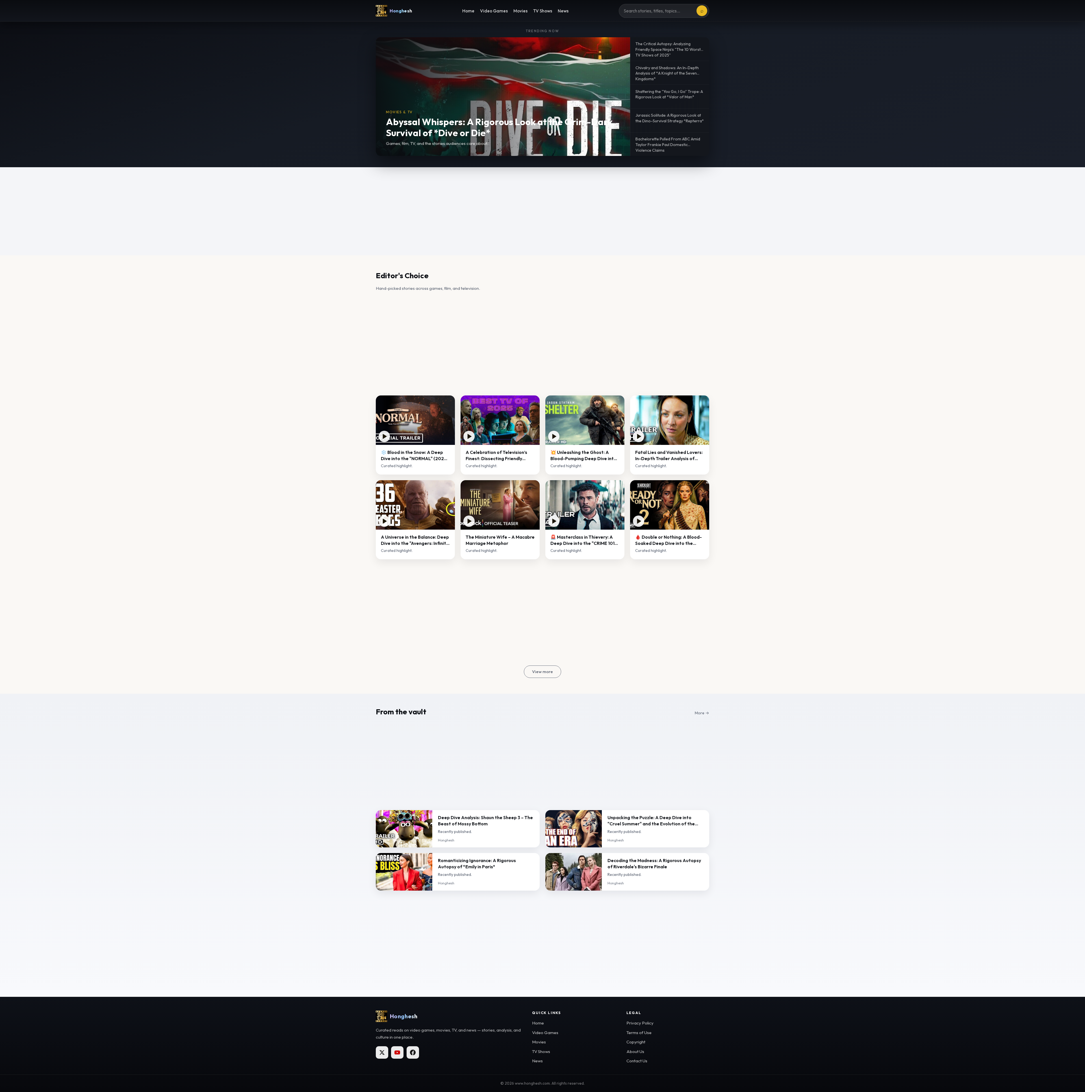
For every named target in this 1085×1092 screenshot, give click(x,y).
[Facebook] (413, 1052)
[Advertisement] (542, 211)
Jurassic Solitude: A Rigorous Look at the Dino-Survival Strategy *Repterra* (669, 118)
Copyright (635, 1042)
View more (542, 671)
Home (468, 11)
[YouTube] (397, 1052)
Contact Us (636, 1060)
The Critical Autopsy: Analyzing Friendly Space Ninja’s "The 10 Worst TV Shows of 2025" (668, 49)
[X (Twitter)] (382, 1052)
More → (702, 712)
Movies (520, 11)
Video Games (494, 11)
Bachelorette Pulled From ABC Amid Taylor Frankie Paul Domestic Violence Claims (667, 144)
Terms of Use (639, 1032)
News (563, 11)
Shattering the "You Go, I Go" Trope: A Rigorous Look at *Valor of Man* (669, 94)
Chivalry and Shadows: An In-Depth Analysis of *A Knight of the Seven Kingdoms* (667, 73)
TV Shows (542, 11)
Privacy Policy (640, 1023)
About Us (635, 1051)
